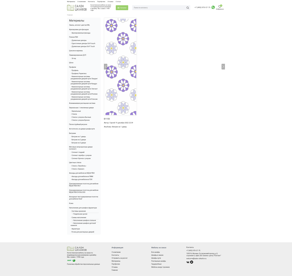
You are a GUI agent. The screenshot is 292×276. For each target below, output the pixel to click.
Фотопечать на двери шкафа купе (82, 129)
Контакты (91, 1)
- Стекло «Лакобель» (78, 166)
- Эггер (73, 58)
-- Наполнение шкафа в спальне (84, 220)
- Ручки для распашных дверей (82, 232)
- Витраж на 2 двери (78, 140)
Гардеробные (156, 264)
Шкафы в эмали (157, 255)
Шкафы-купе (156, 258)
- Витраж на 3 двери (78, 143)
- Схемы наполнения (78, 217)
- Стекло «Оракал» (77, 169)
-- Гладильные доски (79, 214)
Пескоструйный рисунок (78, 124)
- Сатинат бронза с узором (81, 158)
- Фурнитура (75, 229)
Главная (115, 270)
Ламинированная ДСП (77, 55)
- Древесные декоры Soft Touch (83, 46)
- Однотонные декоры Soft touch (83, 43)
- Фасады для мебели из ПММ (82, 176)
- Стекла (74, 114)
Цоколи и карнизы (76, 51)
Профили (72, 67)
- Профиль (74, 70)
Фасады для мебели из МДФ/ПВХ (82, 173)
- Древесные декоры (78, 40)
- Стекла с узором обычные (81, 117)
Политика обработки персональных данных (83, 264)
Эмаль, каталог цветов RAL (79, 25)
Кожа (71, 203)
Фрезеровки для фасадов (79, 29)
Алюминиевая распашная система (82, 103)
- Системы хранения (78, 211)
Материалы (71, 1)
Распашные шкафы (158, 261)
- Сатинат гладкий (77, 152)
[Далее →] (164, 67)
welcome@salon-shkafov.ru (196, 258)
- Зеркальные (76, 111)
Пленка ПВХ (73, 37)
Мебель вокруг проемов (160, 267)
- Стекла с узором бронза (80, 120)
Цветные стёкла (75, 162)
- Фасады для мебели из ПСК (81, 179)
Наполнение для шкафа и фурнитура (83, 208)
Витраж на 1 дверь (119, 127)
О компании (81, 1)
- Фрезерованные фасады (80, 33)
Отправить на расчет (120, 258)
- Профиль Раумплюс (79, 73)
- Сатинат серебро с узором (81, 155)
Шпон (71, 63)
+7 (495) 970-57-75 (202, 7)
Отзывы (110, 1)
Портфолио (101, 1)
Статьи (118, 1)
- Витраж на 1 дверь (78, 136)
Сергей (112, 123)
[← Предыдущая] (105, 66)
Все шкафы (155, 252)
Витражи (72, 133)
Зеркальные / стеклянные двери (81, 108)
